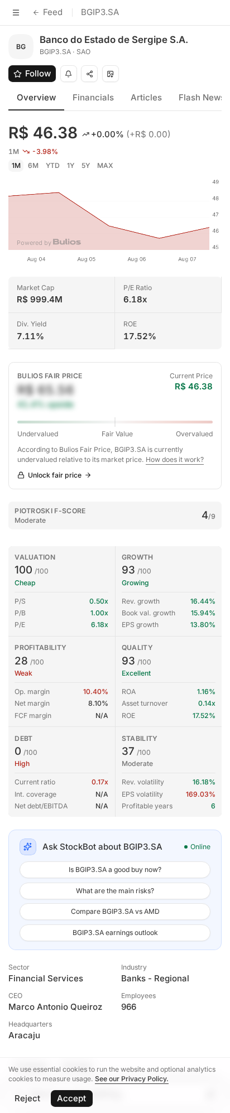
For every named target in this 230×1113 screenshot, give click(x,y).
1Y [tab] (70, 165)
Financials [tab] (93, 97)
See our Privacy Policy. (132, 1079)
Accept (71, 1098)
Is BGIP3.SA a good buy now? (115, 869)
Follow (38, 73)
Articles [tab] (146, 97)
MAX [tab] (105, 165)
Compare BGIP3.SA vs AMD (115, 911)
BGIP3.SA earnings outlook (115, 932)
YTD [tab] (53, 165)
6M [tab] (33, 165)
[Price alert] (68, 73)
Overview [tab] (36, 97)
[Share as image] (110, 73)
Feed (53, 12)
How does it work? (175, 459)
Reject (27, 1098)
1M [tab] (16, 165)
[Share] (89, 73)
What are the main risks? (115, 890)
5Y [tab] (86, 165)
